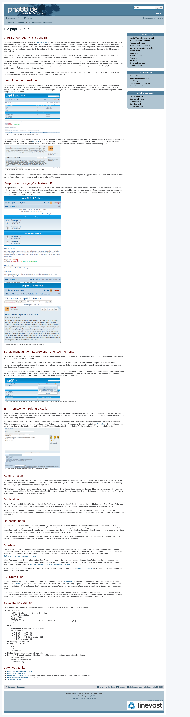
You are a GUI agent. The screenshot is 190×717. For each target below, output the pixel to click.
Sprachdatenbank (84, 569)
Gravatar (35, 142)
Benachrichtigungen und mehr (141, 46)
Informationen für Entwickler (140, 83)
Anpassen (133, 58)
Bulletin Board (42, 42)
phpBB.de (93, 696)
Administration (135, 51)
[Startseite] (26, 10)
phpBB (76, 693)
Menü (158, 13)
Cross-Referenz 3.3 (137, 86)
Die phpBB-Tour (136, 76)
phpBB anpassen (136, 81)
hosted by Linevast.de (155, 700)
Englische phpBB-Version (17, 675)
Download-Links (136, 65)
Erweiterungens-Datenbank (17, 677)
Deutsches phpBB (136, 96)
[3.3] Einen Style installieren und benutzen (20, 556)
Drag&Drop (101, 424)
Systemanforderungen (138, 63)
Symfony (67, 582)
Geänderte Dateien (137, 99)
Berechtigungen (136, 55)
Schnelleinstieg (135, 101)
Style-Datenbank (13, 679)
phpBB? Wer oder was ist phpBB (142, 38)
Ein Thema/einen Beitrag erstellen (143, 48)
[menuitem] (20, 18)
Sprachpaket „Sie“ (136, 106)
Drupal (17, 584)
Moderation (134, 53)
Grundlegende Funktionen (140, 41)
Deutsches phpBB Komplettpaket (19, 672)
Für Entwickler (135, 60)
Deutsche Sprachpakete (16, 674)
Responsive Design (137, 43)
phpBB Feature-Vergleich (139, 78)
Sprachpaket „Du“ (136, 104)
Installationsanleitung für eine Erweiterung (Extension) (50, 564)
